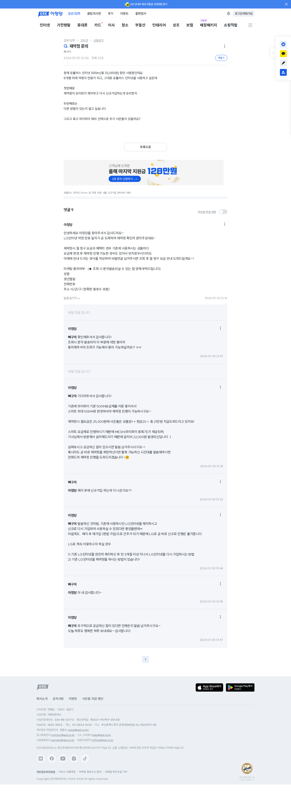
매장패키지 (208, 24)
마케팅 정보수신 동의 (90, 771)
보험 (189, 25)
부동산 (140, 25)
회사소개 (42, 699)
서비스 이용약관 (67, 771)
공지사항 (58, 699)
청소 (125, 25)
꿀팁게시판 (94, 13)
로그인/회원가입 (243, 13)
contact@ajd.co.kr (63, 735)
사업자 (204, 20)
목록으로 (145, 147)
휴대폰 (82, 25)
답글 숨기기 (72, 298)
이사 (111, 25)
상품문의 (99, 40)
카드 (97, 25)
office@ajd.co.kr (103, 740)
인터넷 (45, 25)
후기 (110, 13)
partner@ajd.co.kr (62, 740)
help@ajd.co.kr (101, 735)
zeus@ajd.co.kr (78, 730)
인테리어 (159, 25)
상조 (176, 25)
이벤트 (124, 13)
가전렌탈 (64, 25)
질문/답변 (74, 13)
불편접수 (140, 13)
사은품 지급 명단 (92, 699)
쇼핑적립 (231, 25)
